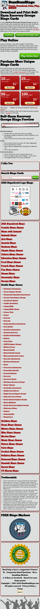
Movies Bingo (8, 436)
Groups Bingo (8, 281)
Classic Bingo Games (12, 251)
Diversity (6, 321)
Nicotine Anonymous (11, 362)
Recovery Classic (10, 379)
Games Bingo (8, 273)
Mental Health (8, 350)
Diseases (6, 318)
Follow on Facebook (13, 578)
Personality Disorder (11, 370)
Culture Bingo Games (12, 254)
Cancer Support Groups (12, 292)
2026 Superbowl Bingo (13, 224)
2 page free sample (19, 72)
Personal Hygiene (10, 373)
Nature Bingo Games (12, 444)
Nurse (5, 364)
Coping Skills (8, 306)
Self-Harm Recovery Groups (14, 382)
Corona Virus (8, 312)
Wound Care (8, 417)
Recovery (7, 376)
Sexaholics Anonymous (12, 388)
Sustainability (8, 414)
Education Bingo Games (13, 258)
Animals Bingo (9, 235)
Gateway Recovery (10, 332)
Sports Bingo (8, 467)
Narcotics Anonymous (11, 359)
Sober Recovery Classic (12, 396)
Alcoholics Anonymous (12, 289)
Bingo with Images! (11, 231)
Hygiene (6, 338)
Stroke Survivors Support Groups (16, 405)
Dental (6, 315)
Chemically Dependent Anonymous (16, 295)
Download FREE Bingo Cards (27, 35)
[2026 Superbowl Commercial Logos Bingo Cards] (20, 215)
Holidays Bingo (9, 421)
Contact (8, 113)
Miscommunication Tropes (13, 356)
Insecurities (7, 341)
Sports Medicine (9, 402)
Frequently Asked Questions (19, 572)
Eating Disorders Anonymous (14, 324)
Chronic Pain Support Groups (14, 297)
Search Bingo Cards (12, 173)
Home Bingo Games (11, 425)
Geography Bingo (10, 277)
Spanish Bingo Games (12, 463)
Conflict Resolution (10, 303)
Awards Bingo (8, 243)
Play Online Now (29, 56)
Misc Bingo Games (11, 433)
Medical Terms (9, 347)
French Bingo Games (12, 266)
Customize (9, 35)
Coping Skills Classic (11, 309)
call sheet (36, 29)
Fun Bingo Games (10, 270)
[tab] (20, 224)
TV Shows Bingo (10, 471)
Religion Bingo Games (12, 455)
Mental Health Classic (11, 353)
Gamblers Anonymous (11, 330)
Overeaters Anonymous (12, 367)
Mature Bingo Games (12, 429)
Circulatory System (10, 300)
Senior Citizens (9, 385)
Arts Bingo (6, 239)
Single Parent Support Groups (14, 394)
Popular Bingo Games (12, 228)
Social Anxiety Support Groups (15, 399)
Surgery (6, 411)
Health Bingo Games (12, 285)
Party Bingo (7, 448)
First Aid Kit (8, 327)
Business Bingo (9, 247)
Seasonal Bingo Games (13, 459)
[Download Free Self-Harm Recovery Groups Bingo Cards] (20, 125)
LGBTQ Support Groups (12, 344)
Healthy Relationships (11, 335)
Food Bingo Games (11, 262)
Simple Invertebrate (11, 391)
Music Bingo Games (11, 440)
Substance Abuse (10, 408)
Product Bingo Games (12, 452)
